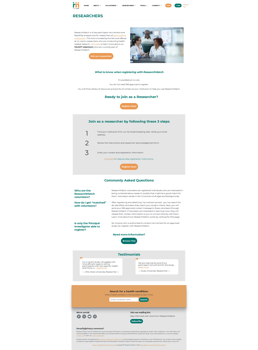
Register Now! (129, 106)
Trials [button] (143, 5)
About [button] (96, 5)
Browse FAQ (129, 241)
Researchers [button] (128, 5)
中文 (184, 6)
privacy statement (98, 335)
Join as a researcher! (101, 56)
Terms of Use (110, 345)
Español (186, 4)
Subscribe (137, 321)
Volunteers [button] (111, 5)
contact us (80, 335)
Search (143, 299)
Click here (95, 44)
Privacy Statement (98, 345)
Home (86, 5)
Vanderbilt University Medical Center (153, 345)
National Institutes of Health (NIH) (111, 339)
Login (178, 5)
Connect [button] (156, 5)
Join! (168, 5)
